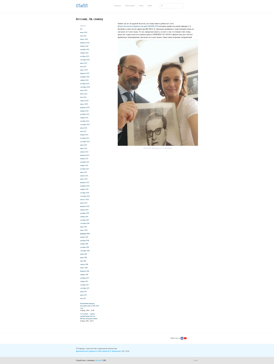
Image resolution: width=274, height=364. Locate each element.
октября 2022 (84, 138)
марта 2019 (83, 230)
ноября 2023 (84, 118)
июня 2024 (83, 94)
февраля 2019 (85, 234)
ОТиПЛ (82, 6)
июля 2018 (83, 254)
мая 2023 (83, 131)
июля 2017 (83, 292)
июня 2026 (83, 32)
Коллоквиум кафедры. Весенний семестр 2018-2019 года (89, 306)
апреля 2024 (84, 101)
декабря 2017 (84, 278)
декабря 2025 (84, 49)
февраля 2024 (84, 107)
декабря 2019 (84, 213)
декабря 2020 (84, 186)
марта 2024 (84, 104)
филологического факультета (87, 351)
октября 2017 (84, 285)
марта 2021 (83, 179)
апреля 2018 (84, 264)
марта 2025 (84, 70)
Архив (150, 5)
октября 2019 (84, 220)
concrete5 (98, 360)
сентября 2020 (85, 196)
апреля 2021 (84, 176)
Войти (196, 360)
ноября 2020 (84, 189)
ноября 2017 (84, 281)
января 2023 (84, 135)
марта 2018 (84, 268)
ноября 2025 (84, 53)
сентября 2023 (85, 125)
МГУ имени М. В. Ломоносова (110, 351)
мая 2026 (83, 36)
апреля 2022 (84, 152)
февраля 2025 (84, 73)
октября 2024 (84, 84)
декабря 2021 (84, 162)
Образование (130, 5)
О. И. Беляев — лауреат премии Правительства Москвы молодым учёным (88, 316)
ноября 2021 (84, 165)
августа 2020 (84, 199)
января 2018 (84, 275)
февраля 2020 (84, 206)
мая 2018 (83, 261)
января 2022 (84, 159)
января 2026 (84, 46)
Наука (141, 5)
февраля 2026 (84, 43)
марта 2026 (84, 39)
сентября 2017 (84, 288)
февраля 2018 (84, 271)
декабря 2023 (84, 114)
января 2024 (84, 111)
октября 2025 (84, 56)
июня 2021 (83, 172)
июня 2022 (83, 148)
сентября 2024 (85, 87)
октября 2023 (84, 121)
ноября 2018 (84, 244)
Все (81, 29)
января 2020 (84, 210)
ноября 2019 (84, 217)
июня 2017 (83, 295)
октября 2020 (84, 193)
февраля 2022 (84, 155)
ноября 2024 (84, 80)
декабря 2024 (84, 77)
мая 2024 (83, 97)
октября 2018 (84, 247)
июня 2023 (83, 128)
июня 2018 (83, 258)
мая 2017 (83, 298)
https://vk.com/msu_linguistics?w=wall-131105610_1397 (138, 26)
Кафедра (117, 5)
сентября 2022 (85, 142)
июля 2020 (83, 203)
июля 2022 (83, 145)
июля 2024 (83, 90)
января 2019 (84, 237)
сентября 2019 (84, 223)
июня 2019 (83, 227)
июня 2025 (83, 63)
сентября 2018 (84, 251)
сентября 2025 (85, 60)
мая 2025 (83, 67)
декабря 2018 (84, 240)
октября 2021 (84, 169)
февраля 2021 (84, 182)
